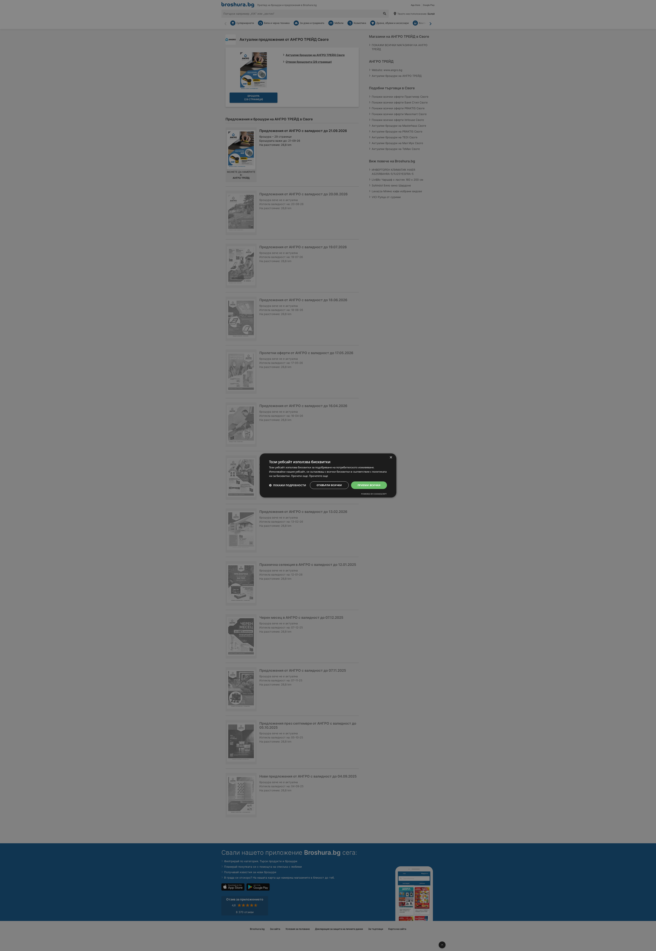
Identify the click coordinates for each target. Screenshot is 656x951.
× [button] (391, 457)
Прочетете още (318, 476)
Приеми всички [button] (369, 485)
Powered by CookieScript (374, 494)
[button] (287, 485)
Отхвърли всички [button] (329, 485)
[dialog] (328, 475)
